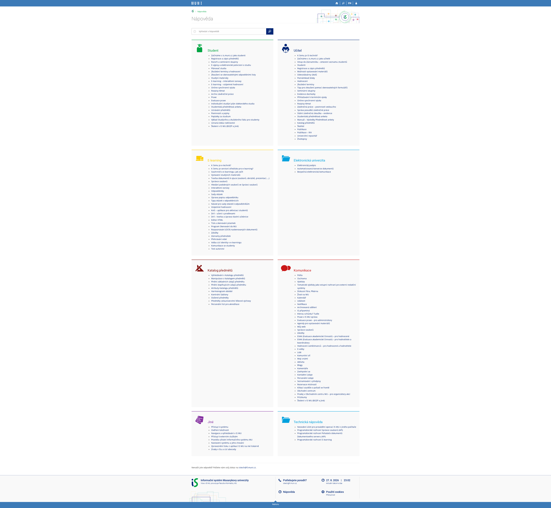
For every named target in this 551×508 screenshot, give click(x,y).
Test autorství (217, 248)
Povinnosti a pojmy (220, 113)
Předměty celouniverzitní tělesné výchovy (231, 300)
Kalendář (301, 297)
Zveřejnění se (303, 371)
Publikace (301, 129)
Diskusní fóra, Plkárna (307, 291)
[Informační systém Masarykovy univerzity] (197, 3)
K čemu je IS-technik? (307, 55)
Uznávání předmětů (220, 110)
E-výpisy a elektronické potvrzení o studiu (231, 65)
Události (301, 300)
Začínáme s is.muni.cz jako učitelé (313, 58)
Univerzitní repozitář (307, 135)
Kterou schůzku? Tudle (308, 313)
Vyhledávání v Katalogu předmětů (227, 275)
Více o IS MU (205, 483)
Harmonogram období (221, 291)
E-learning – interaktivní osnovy (226, 81)
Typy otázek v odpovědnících (225, 200)
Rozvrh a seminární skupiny (224, 62)
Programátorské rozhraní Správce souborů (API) (320, 430)
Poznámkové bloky (306, 78)
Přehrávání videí (219, 239)
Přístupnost (330, 495)
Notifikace (302, 304)
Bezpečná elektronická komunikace (314, 171)
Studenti (301, 65)
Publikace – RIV (304, 132)
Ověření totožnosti (220, 430)
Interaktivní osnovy (220, 187)
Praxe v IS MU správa (307, 317)
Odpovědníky (217, 191)
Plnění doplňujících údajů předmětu (228, 284)
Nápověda (201, 11)
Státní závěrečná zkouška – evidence (314, 113)
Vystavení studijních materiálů (225, 175)
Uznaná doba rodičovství (223, 122)
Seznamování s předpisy (309, 381)
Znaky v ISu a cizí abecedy (223, 449)
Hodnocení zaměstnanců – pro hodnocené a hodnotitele (324, 345)
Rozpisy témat (218, 90)
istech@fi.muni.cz (247, 467)
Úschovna (302, 278)
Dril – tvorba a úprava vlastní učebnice (229, 216)
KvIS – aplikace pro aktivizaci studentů (229, 210)
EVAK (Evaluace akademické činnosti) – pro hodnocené (323, 336)
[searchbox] (232, 31)
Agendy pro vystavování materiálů (313, 323)
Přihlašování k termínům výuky (312, 97)
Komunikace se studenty (223, 245)
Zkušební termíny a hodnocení (225, 71)
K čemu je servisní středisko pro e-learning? (232, 168)
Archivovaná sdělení (307, 307)
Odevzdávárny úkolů (307, 74)
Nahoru (275, 504)
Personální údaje (305, 378)
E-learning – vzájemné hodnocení (227, 84)
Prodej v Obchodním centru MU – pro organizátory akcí (323, 394)
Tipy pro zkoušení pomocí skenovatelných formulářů (322, 87)
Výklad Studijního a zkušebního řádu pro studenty (235, 119)
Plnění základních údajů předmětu (228, 281)
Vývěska (301, 281)
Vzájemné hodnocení (221, 207)
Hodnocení (302, 81)
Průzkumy (302, 397)
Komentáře (302, 368)
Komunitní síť (303, 355)
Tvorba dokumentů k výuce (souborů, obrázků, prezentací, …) (240, 178)
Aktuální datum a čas (334, 483)
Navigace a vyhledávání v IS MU (226, 433)
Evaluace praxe (218, 100)
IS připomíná (303, 310)
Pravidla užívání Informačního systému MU (231, 439)
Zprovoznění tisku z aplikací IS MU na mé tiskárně (235, 446)
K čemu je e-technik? (221, 165)
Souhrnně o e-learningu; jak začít (227, 171)
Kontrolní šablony (219, 294)
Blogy (299, 365)
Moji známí (302, 358)
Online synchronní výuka (223, 87)
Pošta (299, 275)
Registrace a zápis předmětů (225, 58)
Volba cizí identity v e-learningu (226, 242)
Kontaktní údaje (305, 374)
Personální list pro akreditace (225, 304)
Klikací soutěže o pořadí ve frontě (313, 387)
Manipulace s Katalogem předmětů (228, 278)
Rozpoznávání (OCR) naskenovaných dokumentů (234, 229)
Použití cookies (335, 491)
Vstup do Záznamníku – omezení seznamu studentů (322, 62)
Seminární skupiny (306, 90)
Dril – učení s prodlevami (223, 213)
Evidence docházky (306, 94)
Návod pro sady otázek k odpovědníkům (230, 204)
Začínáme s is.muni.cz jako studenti (228, 55)
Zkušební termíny (305, 84)
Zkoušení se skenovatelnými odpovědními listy (233, 74)
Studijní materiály (219, 78)
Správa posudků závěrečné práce (313, 110)
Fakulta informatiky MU (228, 483)
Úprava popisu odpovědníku (224, 197)
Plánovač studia (218, 68)
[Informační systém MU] (193, 11)
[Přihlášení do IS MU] (356, 3)
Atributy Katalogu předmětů (224, 288)
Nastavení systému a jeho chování (227, 442)
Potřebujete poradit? (295, 480)
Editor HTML (217, 220)
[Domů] (337, 3)
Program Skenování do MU (224, 226)
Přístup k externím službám (224, 436)
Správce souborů (219, 181)
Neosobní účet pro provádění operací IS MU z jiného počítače (326, 427)
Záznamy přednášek (221, 236)
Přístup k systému (219, 427)
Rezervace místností (307, 384)
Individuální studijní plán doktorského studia (232, 103)
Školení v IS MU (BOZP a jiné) (225, 126)
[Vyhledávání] (343, 3)
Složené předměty (220, 297)
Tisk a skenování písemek (223, 223)
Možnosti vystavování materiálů (312, 71)
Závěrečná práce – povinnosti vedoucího (316, 106)
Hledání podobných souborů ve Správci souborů (234, 184)
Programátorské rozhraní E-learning (314, 439)
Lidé (299, 352)
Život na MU (303, 294)
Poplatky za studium (221, 116)
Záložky (214, 232)
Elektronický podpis (306, 165)
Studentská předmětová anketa (226, 106)
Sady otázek (217, 194)
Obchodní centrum (306, 390)
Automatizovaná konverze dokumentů (315, 168)
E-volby (300, 349)
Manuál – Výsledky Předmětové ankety (315, 119)
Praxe (214, 97)
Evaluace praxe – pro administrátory (314, 320)
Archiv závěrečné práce (222, 94)
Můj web (301, 326)
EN (349, 3)
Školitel (300, 126)
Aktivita (300, 362)
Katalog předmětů (306, 122)
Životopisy (302, 139)
